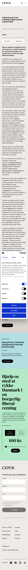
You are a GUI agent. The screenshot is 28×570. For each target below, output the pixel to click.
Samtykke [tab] (5, 257)
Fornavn (4, 478)
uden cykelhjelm (16, 131)
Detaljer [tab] (14, 257)
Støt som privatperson (10, 432)
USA (10, 222)
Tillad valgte (14, 310)
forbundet (8, 89)
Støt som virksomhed (21, 432)
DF (11, 171)
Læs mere (8, 325)
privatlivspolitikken (8, 505)
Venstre (10, 168)
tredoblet (21, 63)
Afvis (14, 315)
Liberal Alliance (12, 164)
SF (14, 168)
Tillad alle (14, 305)
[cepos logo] (8, 467)
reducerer (12, 123)
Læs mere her (7, 425)
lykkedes (10, 208)
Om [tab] (23, 257)
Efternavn (4, 486)
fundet (12, 228)
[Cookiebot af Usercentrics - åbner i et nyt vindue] (19, 253)
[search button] (22, 3)
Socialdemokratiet (14, 162)
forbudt (16, 119)
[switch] (24, 289)
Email (3, 494)
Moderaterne (18, 171)
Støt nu (15, 450)
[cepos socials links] (11, 563)
